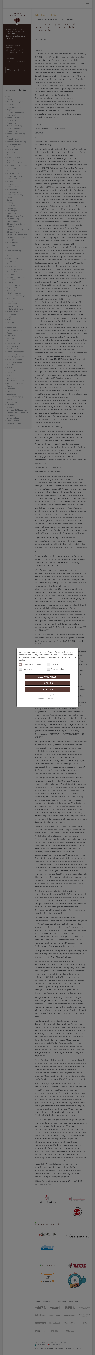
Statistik (54, 664)
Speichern (47, 689)
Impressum (42, 698)
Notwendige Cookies (32, 664)
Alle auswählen (47, 677)
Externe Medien (57, 669)
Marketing (27, 669)
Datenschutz (52, 698)
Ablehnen (47, 683)
